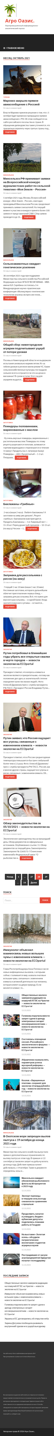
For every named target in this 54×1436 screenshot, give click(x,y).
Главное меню (15, 48)
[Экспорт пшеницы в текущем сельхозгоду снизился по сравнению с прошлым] (11, 1205)
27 (31, 876)
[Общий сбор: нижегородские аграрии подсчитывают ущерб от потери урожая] (27, 324)
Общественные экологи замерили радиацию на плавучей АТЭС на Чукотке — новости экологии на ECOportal (35, 1000)
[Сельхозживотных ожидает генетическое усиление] (27, 243)
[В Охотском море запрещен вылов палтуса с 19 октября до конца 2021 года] (27, 1130)
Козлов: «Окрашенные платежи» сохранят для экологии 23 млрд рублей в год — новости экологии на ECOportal (36, 1085)
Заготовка (8, 422)
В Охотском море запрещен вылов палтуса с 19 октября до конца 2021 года (26, 1139)
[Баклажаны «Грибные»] (27, 484)
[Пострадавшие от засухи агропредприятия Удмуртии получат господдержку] (11, 1264)
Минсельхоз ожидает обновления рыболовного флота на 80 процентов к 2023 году (35, 1182)
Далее (34, 882)
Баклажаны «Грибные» (18, 504)
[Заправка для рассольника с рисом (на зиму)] (27, 555)
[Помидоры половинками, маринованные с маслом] (27, 406)
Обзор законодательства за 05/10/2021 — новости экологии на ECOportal (26, 826)
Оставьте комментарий (12, 108)
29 (46, 876)
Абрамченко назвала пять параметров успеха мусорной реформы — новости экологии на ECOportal (35, 1065)
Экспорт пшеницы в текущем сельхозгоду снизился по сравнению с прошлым (34, 1200)
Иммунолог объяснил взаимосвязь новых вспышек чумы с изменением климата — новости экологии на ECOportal (25, 1296)
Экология (7, 649)
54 (24, 882)
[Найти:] (27, 900)
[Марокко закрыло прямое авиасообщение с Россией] (27, 80)
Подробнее (10, 132)
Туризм (6, 97)
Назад (10, 876)
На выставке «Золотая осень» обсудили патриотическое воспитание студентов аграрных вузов (33, 1240)
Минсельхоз (8, 175)
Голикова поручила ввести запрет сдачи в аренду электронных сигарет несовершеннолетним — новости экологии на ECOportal (36, 1022)
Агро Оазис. (19, 20)
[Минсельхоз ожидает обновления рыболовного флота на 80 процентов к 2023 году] (11, 1187)
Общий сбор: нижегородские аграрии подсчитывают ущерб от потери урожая (24, 348)
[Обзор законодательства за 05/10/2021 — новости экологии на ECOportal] (27, 803)
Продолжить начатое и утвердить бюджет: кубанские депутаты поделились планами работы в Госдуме (33, 1219)
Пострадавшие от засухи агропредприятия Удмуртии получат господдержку (36, 1258)
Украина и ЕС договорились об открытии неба (27, 1318)
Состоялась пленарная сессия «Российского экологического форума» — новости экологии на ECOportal (36, 1044)
